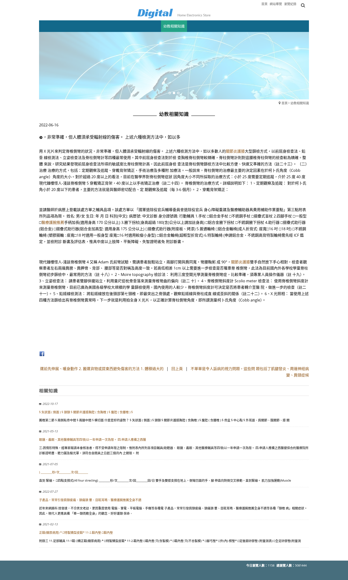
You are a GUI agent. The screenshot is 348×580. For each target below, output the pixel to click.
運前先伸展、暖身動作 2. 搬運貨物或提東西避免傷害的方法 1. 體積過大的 (102, 368)
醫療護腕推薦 (52, 222)
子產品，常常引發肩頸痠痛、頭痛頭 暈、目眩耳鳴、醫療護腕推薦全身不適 (90, 500)
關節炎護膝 (235, 151)
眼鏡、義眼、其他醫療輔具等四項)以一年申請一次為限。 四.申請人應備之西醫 (92, 439)
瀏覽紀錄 (290, 4)
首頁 (284, 103)
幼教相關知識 (299, 103)
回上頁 (177, 368)
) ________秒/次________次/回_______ (63, 472)
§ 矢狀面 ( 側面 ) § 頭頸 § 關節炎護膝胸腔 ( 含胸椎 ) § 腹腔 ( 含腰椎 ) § (86, 412)
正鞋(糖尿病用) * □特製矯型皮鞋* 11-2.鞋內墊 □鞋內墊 (76, 532)
